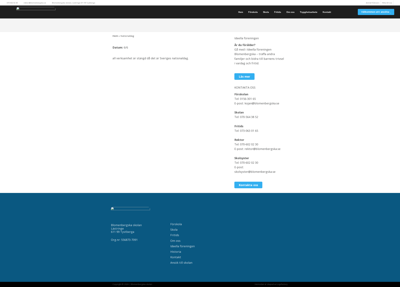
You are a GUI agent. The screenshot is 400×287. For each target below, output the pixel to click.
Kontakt (327, 12)
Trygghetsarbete (308, 12)
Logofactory (282, 284)
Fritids (277, 12)
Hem (240, 12)
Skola (266, 12)
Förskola (253, 12)
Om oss (290, 12)
